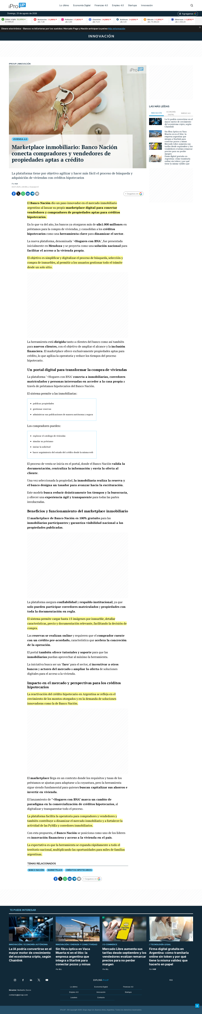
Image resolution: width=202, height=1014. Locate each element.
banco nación (36, 870)
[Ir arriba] (197, 1006)
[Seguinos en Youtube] (47, 980)
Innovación (147, 5)
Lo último (64, 5)
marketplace (55, 870)
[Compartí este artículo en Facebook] (14, 194)
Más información (116, 28)
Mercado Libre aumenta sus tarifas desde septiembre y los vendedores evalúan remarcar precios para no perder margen (179, 148)
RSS (171, 980)
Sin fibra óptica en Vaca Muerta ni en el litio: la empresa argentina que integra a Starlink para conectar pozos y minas (176, 136)
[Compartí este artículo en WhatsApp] (23, 194)
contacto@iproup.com (18, 995)
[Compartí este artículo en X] (18, 194)
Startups (132, 5)
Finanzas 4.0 (101, 5)
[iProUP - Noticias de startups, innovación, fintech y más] (16, 5)
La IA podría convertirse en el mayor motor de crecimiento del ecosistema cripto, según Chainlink (179, 123)
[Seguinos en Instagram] (15, 980)
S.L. (60, 969)
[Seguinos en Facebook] (23, 980)
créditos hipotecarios (79, 870)
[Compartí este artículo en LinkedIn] (28, 194)
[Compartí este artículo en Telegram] (32, 194)
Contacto (101, 997)
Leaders (73, 997)
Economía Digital (81, 5)
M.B (16, 184)
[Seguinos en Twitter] (39, 980)
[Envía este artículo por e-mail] (37, 194)
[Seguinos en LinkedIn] (31, 980)
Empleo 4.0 (118, 5)
